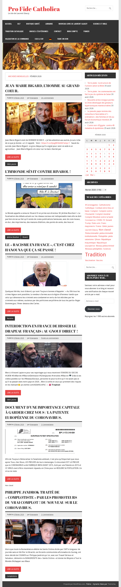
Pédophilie (102, 236)
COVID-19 (101, 220)
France (98, 226)
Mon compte (72, 31)
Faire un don (62, 39)
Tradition (95, 255)
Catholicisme (104, 205)
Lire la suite (13, 157)
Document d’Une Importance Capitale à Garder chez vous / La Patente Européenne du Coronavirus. (42, 412)
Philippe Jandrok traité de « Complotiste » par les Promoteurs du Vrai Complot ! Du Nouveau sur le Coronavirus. (41, 500)
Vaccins (99, 260)
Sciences (107, 249)
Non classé (105, 229)
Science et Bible (100, 23)
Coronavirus (90, 220)
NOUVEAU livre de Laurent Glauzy (73, 23)
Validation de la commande (17, 39)
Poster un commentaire (50, 338)
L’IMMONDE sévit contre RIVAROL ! (38, 171)
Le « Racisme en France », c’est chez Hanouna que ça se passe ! (39, 247)
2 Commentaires (47, 424)
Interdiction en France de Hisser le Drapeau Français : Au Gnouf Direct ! (41, 328)
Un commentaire (47, 98)
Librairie (49, 23)
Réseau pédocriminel (105, 246)
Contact (57, 31)
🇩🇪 (50, 39)
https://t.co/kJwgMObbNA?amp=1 (55, 143)
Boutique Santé (33, 23)
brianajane (34, 98)
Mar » (92, 175)
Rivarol (25, 237)
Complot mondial (102, 214)
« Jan (87, 175)
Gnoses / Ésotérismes (38, 31)
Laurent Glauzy (91, 230)
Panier (86, 31)
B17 (18, 23)
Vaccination (90, 260)
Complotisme (12, 576)
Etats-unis (96, 223)
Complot (94, 211)
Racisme (10, 318)
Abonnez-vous (94, 309)
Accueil (8, 23)
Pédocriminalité (92, 233)
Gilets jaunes (11, 164)
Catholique (89, 208)
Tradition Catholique (14, 31)
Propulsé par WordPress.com (74, 584)
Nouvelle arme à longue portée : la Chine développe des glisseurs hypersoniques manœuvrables (100, 103)
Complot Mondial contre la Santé (99, 217)
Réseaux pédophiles (93, 249)
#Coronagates (91, 205)
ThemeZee (111, 584)
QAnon (97, 239)
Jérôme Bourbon (13, 237)
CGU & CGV (39, 39)
